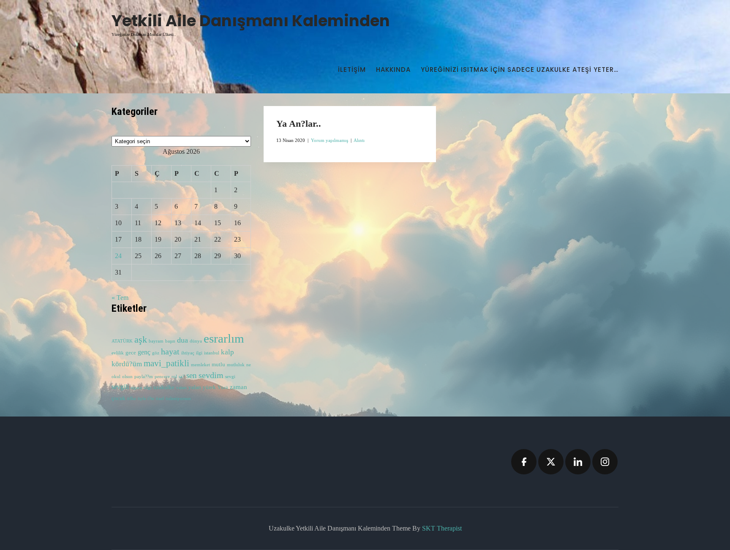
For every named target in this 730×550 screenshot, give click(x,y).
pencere (162, 376)
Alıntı (359, 140)
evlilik (118, 353)
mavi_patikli (166, 363)
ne (248, 364)
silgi (148, 387)
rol (174, 376)
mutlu (218, 365)
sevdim (211, 375)
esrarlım (224, 338)
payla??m (143, 376)
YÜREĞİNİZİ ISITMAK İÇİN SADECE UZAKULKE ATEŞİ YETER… (519, 69)
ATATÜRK (122, 341)
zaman (238, 387)
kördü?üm (127, 364)
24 (118, 255)
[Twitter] (551, 461)
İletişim (352, 69)
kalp (227, 352)
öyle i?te (146, 398)
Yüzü (223, 387)
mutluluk (236, 364)
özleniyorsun (178, 398)
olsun (127, 376)
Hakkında (393, 69)
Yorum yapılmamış (329, 140)
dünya (196, 341)
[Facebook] (524, 461)
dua (182, 340)
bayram (156, 341)
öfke (131, 398)
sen (191, 375)
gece (130, 353)
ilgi (199, 353)
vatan (181, 387)
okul (116, 376)
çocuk (118, 398)
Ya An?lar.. (298, 123)
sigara (136, 387)
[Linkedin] (578, 461)
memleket (200, 364)
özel (160, 398)
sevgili (120, 386)
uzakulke (163, 387)
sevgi (230, 376)
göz (155, 353)
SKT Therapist (442, 528)
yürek (209, 387)
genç (144, 352)
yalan (194, 387)
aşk (140, 340)
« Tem (120, 297)
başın (170, 341)
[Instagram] (605, 461)
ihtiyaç (187, 353)
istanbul (211, 353)
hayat (170, 351)
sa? (182, 376)
